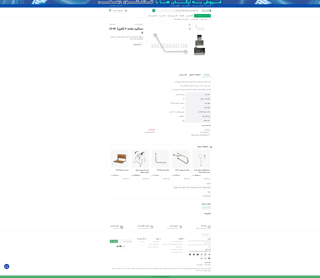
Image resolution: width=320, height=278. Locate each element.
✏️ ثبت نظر (206, 208)
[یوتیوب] (197, 254)
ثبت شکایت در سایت (154, 244)
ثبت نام (116, 11)
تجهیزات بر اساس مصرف (176, 249)
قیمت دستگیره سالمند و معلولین (181, 187)
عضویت (115, 241)
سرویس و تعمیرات (171, 16)
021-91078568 (112, 6)
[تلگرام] (209, 254)
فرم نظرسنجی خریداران (153, 247)
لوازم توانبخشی (194, 19)
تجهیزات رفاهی (203, 19)
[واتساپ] (201, 258)
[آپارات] (201, 254)
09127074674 (119, 6)
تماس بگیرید (137, 44)
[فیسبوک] (190, 254)
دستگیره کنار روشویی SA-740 (182, 170)
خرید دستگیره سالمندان (195, 187)
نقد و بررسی (183, 75)
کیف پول (208, 6)
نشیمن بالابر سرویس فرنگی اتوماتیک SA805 (142, 171)
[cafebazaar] (121, 246)
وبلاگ (180, 16)
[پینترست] (209, 258)
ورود (119, 11)
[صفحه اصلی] (210, 19)
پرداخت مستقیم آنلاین (177, 252)
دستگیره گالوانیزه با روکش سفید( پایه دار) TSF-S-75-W (202, 171)
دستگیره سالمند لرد (138, 24)
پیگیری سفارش (185, 6)
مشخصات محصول (195, 75)
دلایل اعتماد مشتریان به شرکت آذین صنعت (172, 244)
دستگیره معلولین (206, 187)
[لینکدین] (194, 254)
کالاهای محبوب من (174, 6)
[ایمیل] (205, 258)
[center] (153, 10)
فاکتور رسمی (189, 16)
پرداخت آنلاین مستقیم (197, 6)
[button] (112, 164)
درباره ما (142, 241)
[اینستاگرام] (205, 254)
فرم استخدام (156, 241)
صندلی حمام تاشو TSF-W (122, 170)
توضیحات (206, 75)
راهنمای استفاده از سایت (176, 241)
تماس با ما (161, 16)
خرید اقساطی (179, 247)
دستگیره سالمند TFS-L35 (163, 170)
